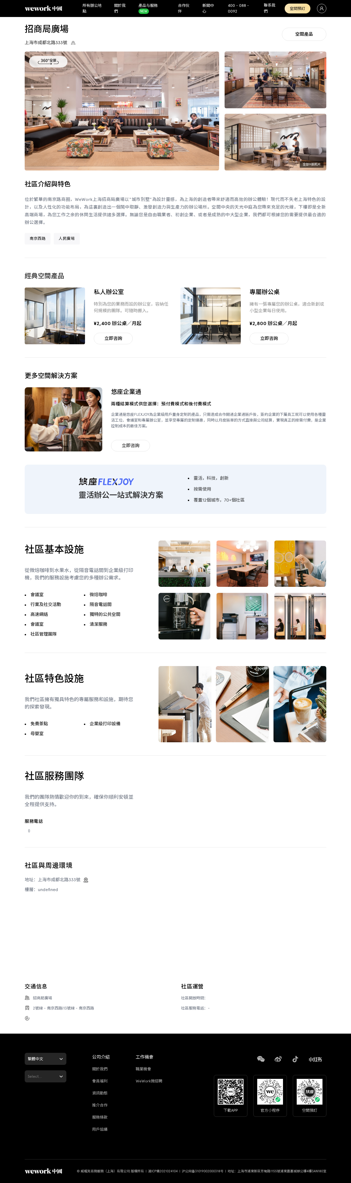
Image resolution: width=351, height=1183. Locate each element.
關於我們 (99, 1069)
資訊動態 (99, 1093)
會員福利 (99, 1081)
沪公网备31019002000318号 (202, 1171)
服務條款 (99, 1117)
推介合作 (99, 1105)
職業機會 (143, 1069)
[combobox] (28, 1059)
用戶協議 (99, 1129)
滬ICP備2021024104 (163, 1171)
